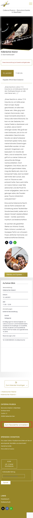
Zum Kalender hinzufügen (15, 385)
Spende (5, 482)
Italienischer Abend (8, 392)
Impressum (5, 499)
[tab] (16, 275)
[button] (6, 242)
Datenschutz (5, 502)
